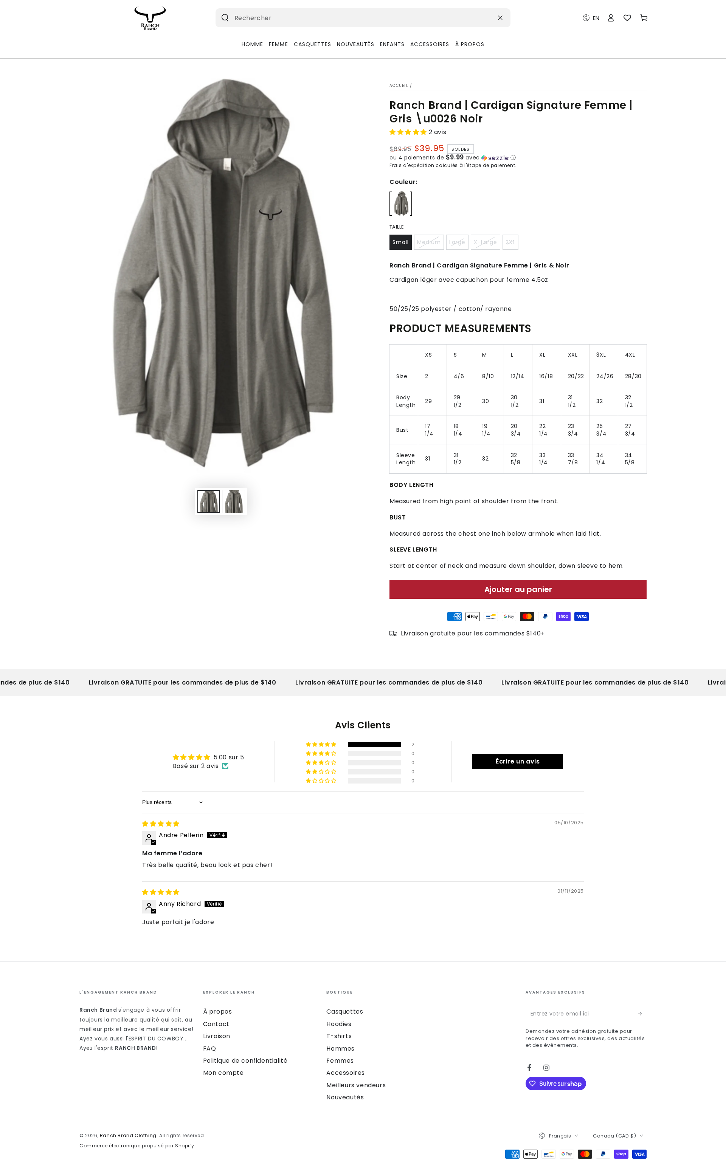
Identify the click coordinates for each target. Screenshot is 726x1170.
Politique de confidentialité (245, 1060)
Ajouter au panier (518, 589)
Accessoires (345, 1072)
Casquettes (344, 1011)
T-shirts (339, 1036)
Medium (429, 242)
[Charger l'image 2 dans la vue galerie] (233, 501)
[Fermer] (500, 17)
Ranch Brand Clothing (128, 1135)
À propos (217, 1011)
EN (596, 18)
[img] (161, 823)
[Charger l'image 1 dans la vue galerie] (208, 501)
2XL (510, 242)
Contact (216, 1024)
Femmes (340, 1060)
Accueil (398, 85)
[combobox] (350, 17)
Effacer (481, 17)
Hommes (340, 1048)
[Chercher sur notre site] (225, 18)
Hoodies (338, 1024)
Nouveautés (345, 1097)
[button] (409, 132)
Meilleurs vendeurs (356, 1085)
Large (457, 242)
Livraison (216, 1036)
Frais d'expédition (411, 165)
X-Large (485, 242)
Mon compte (223, 1072)
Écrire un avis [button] (518, 761)
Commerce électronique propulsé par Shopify (136, 1146)
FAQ (209, 1048)
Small (400, 242)
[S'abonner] (642, 1013)
